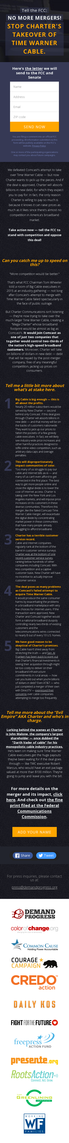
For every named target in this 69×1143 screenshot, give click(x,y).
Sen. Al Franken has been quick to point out (36, 654)
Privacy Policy (39, 145)
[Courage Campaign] (34, 965)
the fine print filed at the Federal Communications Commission (36, 808)
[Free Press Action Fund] (34, 1043)
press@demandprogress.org (34, 887)
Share (25, 855)
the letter (34, 68)
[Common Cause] (34, 947)
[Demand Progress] (34, 916)
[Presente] (34, 1063)
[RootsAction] (34, 1079)
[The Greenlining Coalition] (34, 1100)
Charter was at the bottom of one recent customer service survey (35, 556)
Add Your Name (34, 831)
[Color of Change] (34, 932)
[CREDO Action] (34, 985)
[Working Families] (34, 1126)
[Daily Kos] (34, 1007)
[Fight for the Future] (34, 1025)
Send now (34, 126)
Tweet (49, 855)
